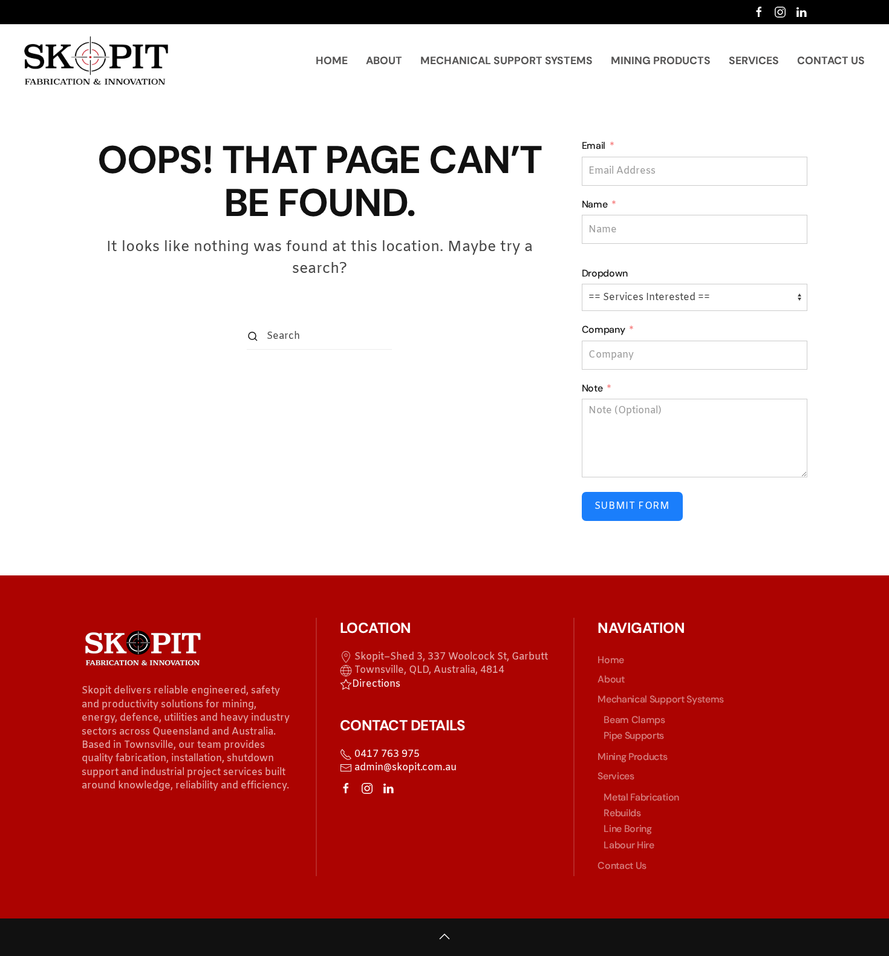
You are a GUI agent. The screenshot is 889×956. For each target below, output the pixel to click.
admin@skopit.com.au (404, 767)
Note (592, 388)
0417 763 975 (386, 754)
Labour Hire (629, 845)
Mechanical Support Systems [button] (506, 60)
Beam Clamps (634, 719)
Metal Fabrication (641, 797)
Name (595, 204)
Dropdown (605, 273)
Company (603, 329)
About (384, 60)
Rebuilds (622, 813)
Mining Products (661, 60)
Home (332, 60)
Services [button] (754, 60)
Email (593, 145)
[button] (444, 937)
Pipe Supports (634, 735)
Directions (376, 684)
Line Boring (627, 828)
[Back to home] (98, 60)
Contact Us (831, 60)
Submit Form (632, 506)
